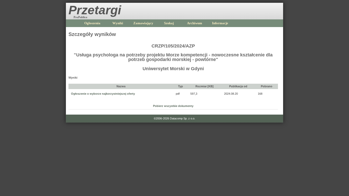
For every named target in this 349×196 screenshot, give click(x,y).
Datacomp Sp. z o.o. (182, 118)
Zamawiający (143, 23)
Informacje (220, 23)
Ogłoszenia (92, 23)
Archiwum (194, 23)
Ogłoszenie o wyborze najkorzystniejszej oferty (103, 93)
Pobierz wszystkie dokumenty (173, 105)
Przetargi (94, 10)
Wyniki (117, 23)
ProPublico (80, 17)
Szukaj (169, 23)
